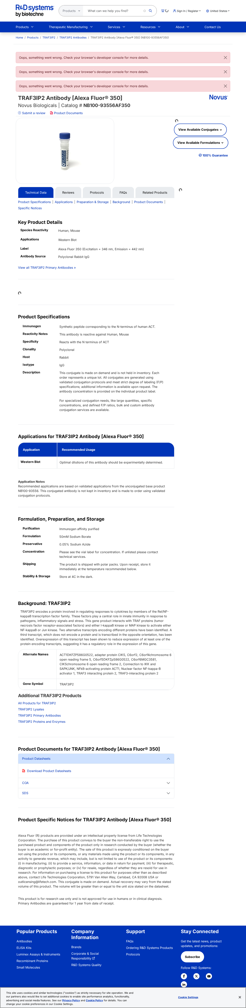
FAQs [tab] (123, 192)
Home (19, 37)
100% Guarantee (215, 155)
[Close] (225, 57)
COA (25, 783)
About (180, 27)
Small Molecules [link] (28, 967)
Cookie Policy (94, 1000)
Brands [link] (76, 947)
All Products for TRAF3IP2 (37, 703)
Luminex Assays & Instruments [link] (38, 954)
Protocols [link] (133, 954)
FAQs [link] (129, 941)
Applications (64, 202)
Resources (147, 27)
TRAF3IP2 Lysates (31, 709)
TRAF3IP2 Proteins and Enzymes (41, 722)
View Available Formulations (199, 143)
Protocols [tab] (97, 192)
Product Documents (68, 113)
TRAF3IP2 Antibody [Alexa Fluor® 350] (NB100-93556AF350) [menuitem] (130, 37)
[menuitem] (19, 37)
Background (121, 202)
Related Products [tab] (155, 192)
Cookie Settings (188, 997)
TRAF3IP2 (48, 37)
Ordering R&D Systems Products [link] (149, 948)
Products (22, 27)
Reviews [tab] (68, 192)
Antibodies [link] (24, 941)
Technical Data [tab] (36, 192)
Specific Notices (30, 208)
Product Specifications (34, 202)
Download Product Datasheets (49, 771)
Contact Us (212, 27)
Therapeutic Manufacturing (68, 27)
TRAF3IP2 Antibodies (72, 37)
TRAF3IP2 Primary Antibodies (39, 715)
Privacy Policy (71, 1000)
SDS (25, 793)
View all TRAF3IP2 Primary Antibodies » (47, 267)
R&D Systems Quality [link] (86, 965)
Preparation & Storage (93, 202)
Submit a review (33, 113)
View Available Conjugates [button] (198, 129)
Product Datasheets (36, 758)
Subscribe (192, 957)
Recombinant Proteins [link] (32, 961)
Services (114, 27)
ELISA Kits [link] (24, 948)
